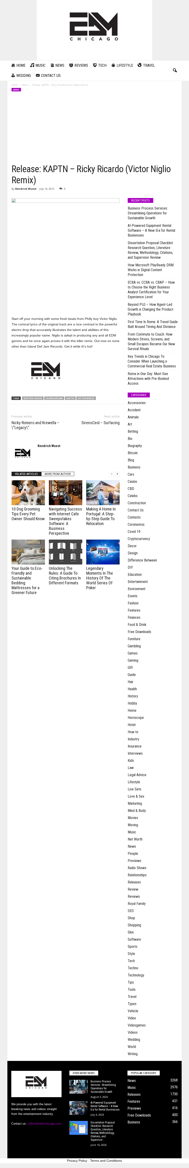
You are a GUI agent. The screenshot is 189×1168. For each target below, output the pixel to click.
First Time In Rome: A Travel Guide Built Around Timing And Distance (153, 324)
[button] (175, 71)
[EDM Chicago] (94, 30)
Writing (133, 1054)
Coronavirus (136, 524)
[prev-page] (111, 473)
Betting (133, 431)
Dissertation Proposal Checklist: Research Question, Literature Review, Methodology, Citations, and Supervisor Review (151, 250)
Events (132, 596)
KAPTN (70, 398)
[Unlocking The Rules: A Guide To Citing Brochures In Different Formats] (65, 552)
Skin (131, 932)
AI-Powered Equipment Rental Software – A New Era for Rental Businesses (151, 230)
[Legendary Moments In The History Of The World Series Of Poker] (103, 552)
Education (135, 574)
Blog (131, 460)
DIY (130, 567)
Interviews (135, 753)
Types (132, 1004)
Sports (132, 946)
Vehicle (133, 1011)
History (133, 696)
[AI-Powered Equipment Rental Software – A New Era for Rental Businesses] (78, 1108)
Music (132, 832)
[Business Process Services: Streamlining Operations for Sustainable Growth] (78, 1087)
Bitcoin (133, 453)
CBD (131, 488)
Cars (131, 474)
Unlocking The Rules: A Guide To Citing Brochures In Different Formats (65, 575)
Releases (134, 882)
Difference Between (142, 560)
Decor (132, 546)
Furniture (134, 639)
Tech (131, 961)
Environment (136, 589)
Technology (136, 975)
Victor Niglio (86, 398)
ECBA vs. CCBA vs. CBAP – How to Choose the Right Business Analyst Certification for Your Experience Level (151, 289)
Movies (133, 818)
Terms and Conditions (106, 1160)
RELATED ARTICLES (26, 474)
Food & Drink (137, 624)
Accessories (137, 403)
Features (134, 610)
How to (133, 732)
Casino (132, 481)
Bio (130, 438)
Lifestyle (134, 782)
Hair (130, 682)
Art (130, 424)
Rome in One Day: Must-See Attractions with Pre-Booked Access (148, 379)
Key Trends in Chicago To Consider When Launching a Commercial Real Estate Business (152, 361)
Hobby (132, 703)
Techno (133, 968)
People (133, 853)
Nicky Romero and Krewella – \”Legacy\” (35, 425)
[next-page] (117, 473)
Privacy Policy (77, 1160)
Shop (131, 918)
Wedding (134, 1039)
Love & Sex (136, 796)
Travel (132, 996)
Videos (133, 1032)
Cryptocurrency (139, 539)
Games (133, 653)
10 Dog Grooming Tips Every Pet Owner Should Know (28, 514)
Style (131, 954)
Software (134, 939)
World (132, 1047)
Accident (134, 410)
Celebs (133, 496)
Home (15, 85)
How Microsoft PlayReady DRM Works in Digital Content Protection (151, 270)
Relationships (137, 875)
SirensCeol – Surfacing (100, 422)
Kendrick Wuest (25, 188)
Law (131, 768)
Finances (134, 617)
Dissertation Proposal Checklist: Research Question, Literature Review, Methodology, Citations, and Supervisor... (103, 1131)
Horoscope (136, 717)
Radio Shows (137, 868)
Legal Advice (137, 775)
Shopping (134, 925)
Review (133, 889)
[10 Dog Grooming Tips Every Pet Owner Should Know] (28, 492)
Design (133, 553)
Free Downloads (139, 632)
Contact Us (136, 510)
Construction (137, 503)
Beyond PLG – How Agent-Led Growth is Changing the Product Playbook (150, 309)
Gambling (134, 646)
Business (134, 467)
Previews (134, 861)
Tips (131, 982)
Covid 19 (134, 531)
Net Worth (135, 839)
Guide (132, 675)
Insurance (135, 746)
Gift (130, 667)
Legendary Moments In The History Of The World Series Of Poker (99, 578)
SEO (131, 911)
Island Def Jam (54, 398)
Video (132, 1018)
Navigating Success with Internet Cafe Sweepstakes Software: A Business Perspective (65, 521)
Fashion (133, 603)
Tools (132, 989)
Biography (135, 446)
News (25, 85)
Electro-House (33, 398)
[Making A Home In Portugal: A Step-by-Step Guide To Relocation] (103, 492)
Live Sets (134, 789)
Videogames (137, 1025)
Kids (131, 760)
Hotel (132, 725)
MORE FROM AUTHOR (58, 474)
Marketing (135, 803)
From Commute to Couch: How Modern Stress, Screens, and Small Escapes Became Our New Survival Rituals (151, 341)
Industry (133, 739)
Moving (133, 825)
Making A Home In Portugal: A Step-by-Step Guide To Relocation (101, 516)
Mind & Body (137, 810)
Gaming (133, 660)
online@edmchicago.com (44, 1123)
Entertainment (138, 581)
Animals (133, 417)
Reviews (134, 896)
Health (132, 689)
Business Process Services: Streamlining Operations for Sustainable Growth (148, 213)
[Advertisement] (95, 129)
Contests (134, 517)
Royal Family (137, 903)
